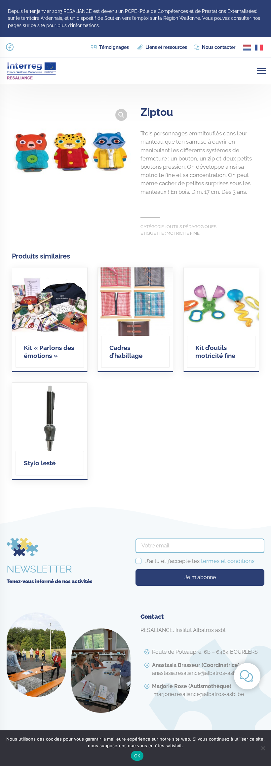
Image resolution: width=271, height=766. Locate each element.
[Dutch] (247, 47)
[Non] (262, 748)
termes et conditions (227, 561)
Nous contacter (218, 47)
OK (137, 755)
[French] (259, 47)
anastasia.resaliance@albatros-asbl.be (198, 669)
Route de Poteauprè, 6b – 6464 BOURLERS (205, 652)
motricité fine (183, 233)
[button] (121, 115)
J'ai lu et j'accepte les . (200, 561)
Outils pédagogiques (191, 226)
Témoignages (113, 47)
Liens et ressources (165, 47)
